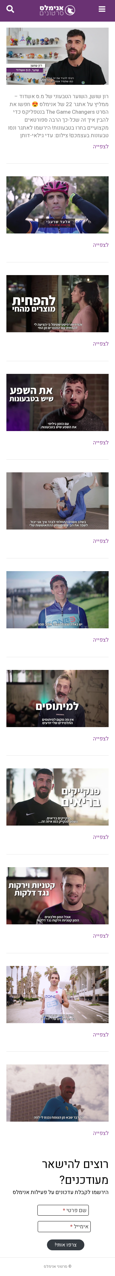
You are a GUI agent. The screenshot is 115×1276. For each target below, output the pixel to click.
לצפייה (101, 147)
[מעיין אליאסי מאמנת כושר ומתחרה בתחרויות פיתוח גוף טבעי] (57, 303)
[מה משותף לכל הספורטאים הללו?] (57, 205)
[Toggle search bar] (10, 9)
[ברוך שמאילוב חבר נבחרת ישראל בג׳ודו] (57, 501)
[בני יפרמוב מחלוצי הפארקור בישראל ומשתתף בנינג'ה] (57, 402)
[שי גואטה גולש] (57, 1093)
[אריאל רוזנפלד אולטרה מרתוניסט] (57, 994)
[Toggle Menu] (102, 9)
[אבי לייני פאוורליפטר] (57, 698)
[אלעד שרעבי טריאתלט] (57, 600)
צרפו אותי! (66, 1245)
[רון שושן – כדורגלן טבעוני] (57, 56)
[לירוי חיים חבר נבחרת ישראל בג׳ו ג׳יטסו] (57, 895)
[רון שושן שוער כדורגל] (57, 797)
